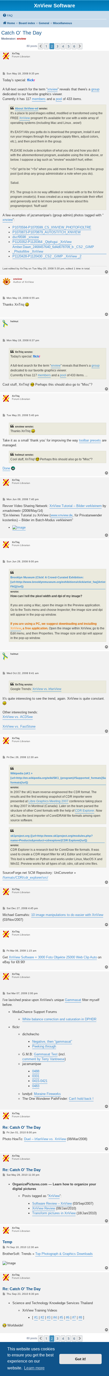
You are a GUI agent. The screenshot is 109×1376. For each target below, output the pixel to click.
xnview (52, 89)
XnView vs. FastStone (19, 726)
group (95, 89)
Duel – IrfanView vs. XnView (45, 1139)
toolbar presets (90, 440)
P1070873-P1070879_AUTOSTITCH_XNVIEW (46, 232)
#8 (80, 1317)
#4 (55, 1317)
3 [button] (57, 46)
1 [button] (46, 46)
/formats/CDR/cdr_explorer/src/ (25, 877)
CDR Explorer (84, 810)
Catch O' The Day (21, 33)
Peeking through (44, 1046)
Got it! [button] (80, 1359)
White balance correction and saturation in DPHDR (59, 1019)
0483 (35, 1086)
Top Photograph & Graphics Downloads (64, 1254)
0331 (35, 1076)
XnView (24, 118)
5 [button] (68, 46)
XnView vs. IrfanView (46, 689)
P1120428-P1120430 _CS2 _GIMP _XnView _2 (46, 256)
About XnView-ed (26, 108)
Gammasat (73, 1000)
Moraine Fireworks (47, 1094)
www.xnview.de (61, 515)
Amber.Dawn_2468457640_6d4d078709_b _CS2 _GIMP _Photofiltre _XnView (53, 249)
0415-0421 (39, 1081)
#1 (36, 1317)
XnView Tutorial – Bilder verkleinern (75, 506)
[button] (40, 46)
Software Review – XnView (52, 1203)
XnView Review (43, 1208)
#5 (61, 1317)
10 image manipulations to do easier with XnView (67, 915)
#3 (48, 1317)
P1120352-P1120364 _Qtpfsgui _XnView (41, 242)
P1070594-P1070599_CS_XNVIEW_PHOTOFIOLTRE (51, 227)
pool (59, 99)
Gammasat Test (46, 1054)
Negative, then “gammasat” (52, 1041)
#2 (42, 1317)
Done (6, 468)
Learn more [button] (34, 1368)
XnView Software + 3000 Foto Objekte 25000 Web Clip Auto (53, 957)
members (39, 99)
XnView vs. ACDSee (18, 717)
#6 (67, 1317)
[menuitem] (8, 15)
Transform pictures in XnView (54, 1213)
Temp (7, 1242)
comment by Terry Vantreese (43, 1059)
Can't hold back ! (81, 1099)
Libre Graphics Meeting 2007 (48, 801)
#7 (74, 1317)
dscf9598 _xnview (25, 237)
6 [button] (74, 46)
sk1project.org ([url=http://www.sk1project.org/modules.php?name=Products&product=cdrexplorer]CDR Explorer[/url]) (51, 838)
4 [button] (63, 46)
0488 (35, 1071)
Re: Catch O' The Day (22, 1127)
